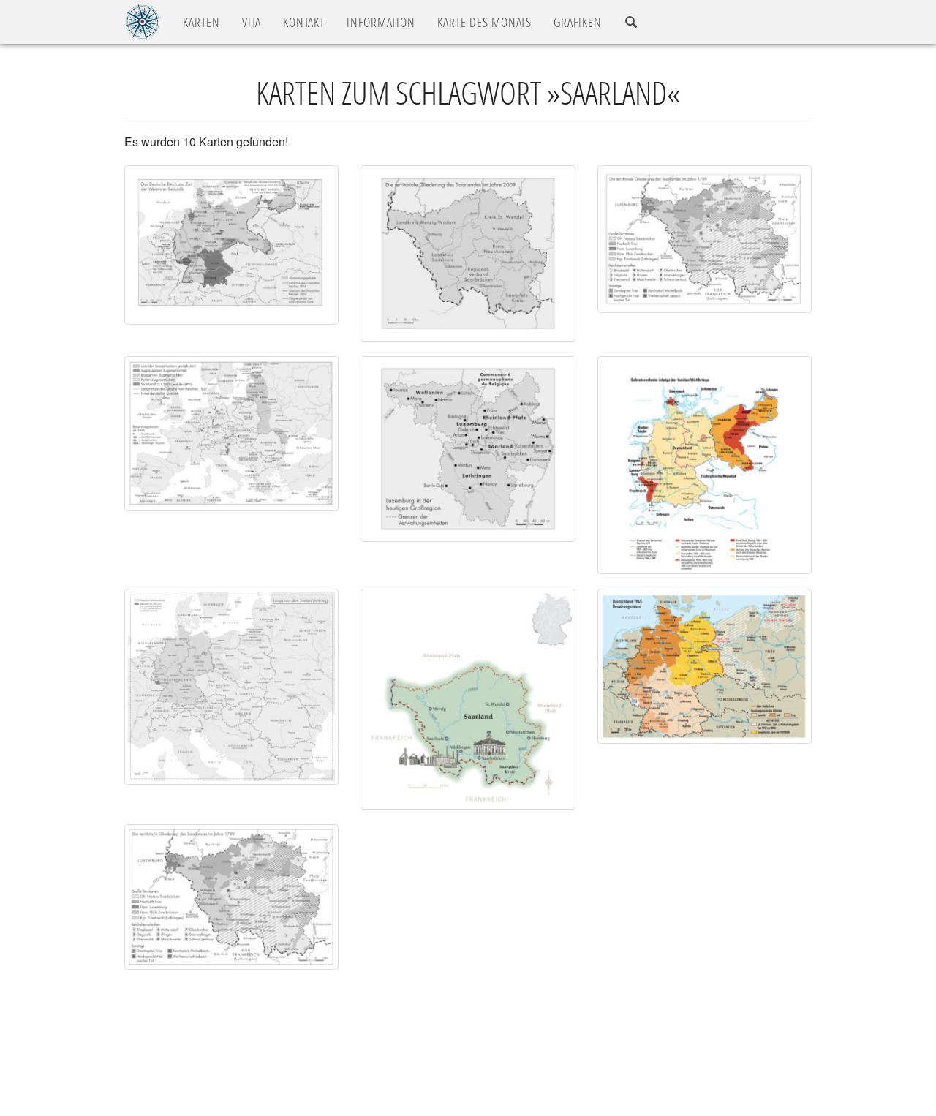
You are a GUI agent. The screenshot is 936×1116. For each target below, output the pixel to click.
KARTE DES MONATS (484, 22)
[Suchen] (631, 22)
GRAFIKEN (578, 22)
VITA (251, 22)
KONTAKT (304, 22)
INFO (381, 22)
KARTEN (201, 22)
